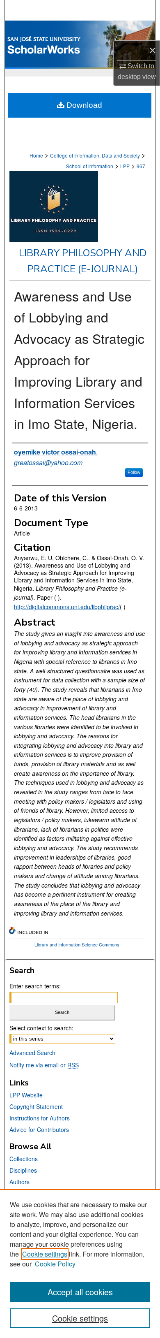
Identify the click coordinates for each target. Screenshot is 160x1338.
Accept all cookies (80, 1292)
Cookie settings (44, 1254)
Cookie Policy (55, 1263)
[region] (80, 1263)
